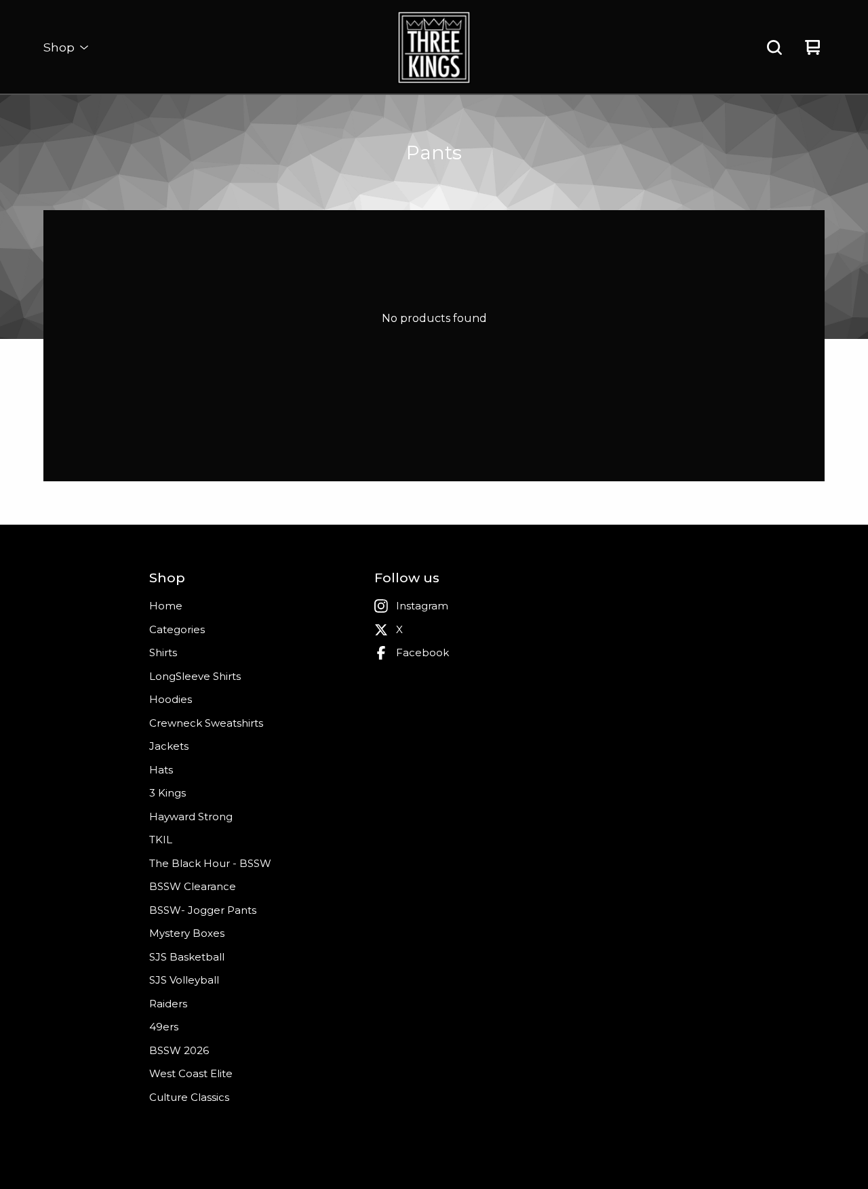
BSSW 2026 (179, 1050)
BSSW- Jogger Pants (202, 910)
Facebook (422, 652)
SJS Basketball (186, 956)
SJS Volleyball (184, 979)
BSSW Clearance (192, 886)
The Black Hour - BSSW (210, 863)
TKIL (160, 839)
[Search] (774, 47)
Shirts (163, 652)
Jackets (169, 746)
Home (165, 605)
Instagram (422, 605)
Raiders (168, 1003)
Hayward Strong (191, 816)
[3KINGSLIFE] (434, 47)
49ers (163, 1026)
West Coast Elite (191, 1073)
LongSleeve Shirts (195, 676)
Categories (177, 629)
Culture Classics (189, 1097)
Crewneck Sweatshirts (206, 723)
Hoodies (170, 699)
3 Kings (167, 792)
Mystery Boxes (186, 933)
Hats (161, 769)
